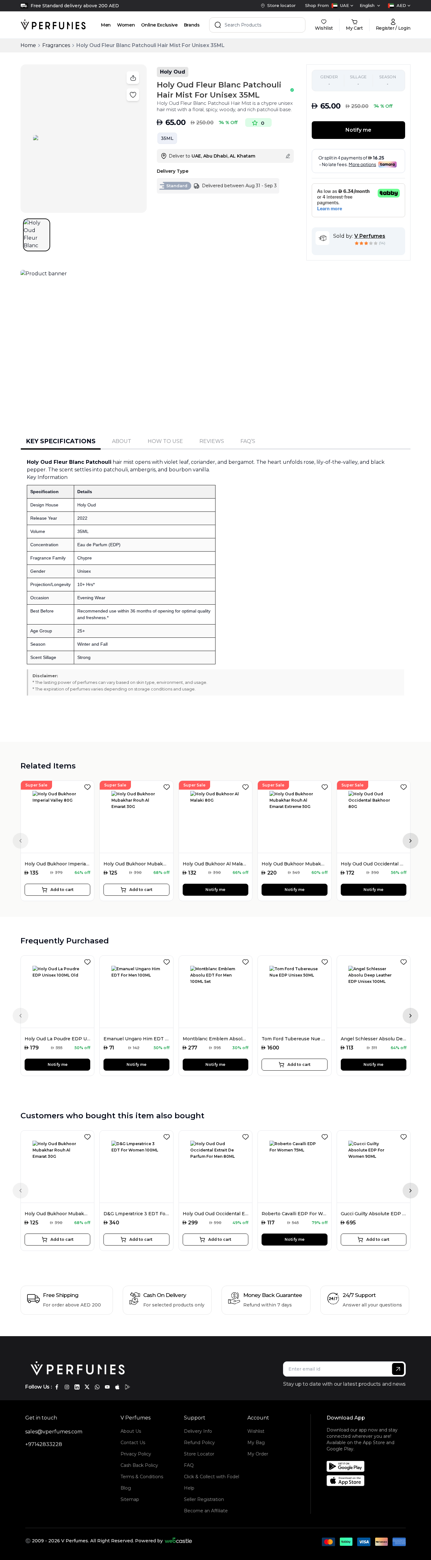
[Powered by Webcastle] (178, 1541)
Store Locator (199, 1454)
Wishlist (255, 1431)
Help (189, 1488)
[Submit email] (398, 1369)
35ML (167, 138)
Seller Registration (204, 1499)
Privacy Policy (136, 1454)
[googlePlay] (127, 1387)
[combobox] (342, 6)
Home (28, 45)
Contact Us (133, 1442)
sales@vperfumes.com (53, 1432)
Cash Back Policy (139, 1465)
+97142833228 (43, 1444)
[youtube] (107, 1387)
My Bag (256, 1442)
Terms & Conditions (142, 1476)
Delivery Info (198, 1431)
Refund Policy (199, 1442)
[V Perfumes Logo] (53, 25)
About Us (131, 1431)
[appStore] (117, 1387)
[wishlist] (89, 786)
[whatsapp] (97, 1387)
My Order (257, 1454)
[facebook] (56, 1387)
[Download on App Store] (368, 1480)
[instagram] (66, 1387)
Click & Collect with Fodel (211, 1476)
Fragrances (56, 45)
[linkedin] (77, 1387)
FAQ (189, 1465)
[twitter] (87, 1387)
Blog (126, 1488)
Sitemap (130, 1499)
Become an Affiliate (206, 1511)
